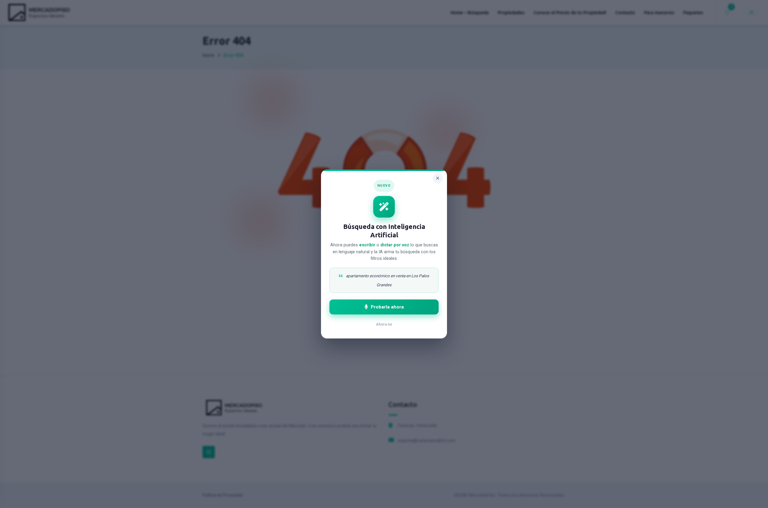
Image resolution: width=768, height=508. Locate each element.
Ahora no (384, 324)
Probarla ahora (387, 307)
